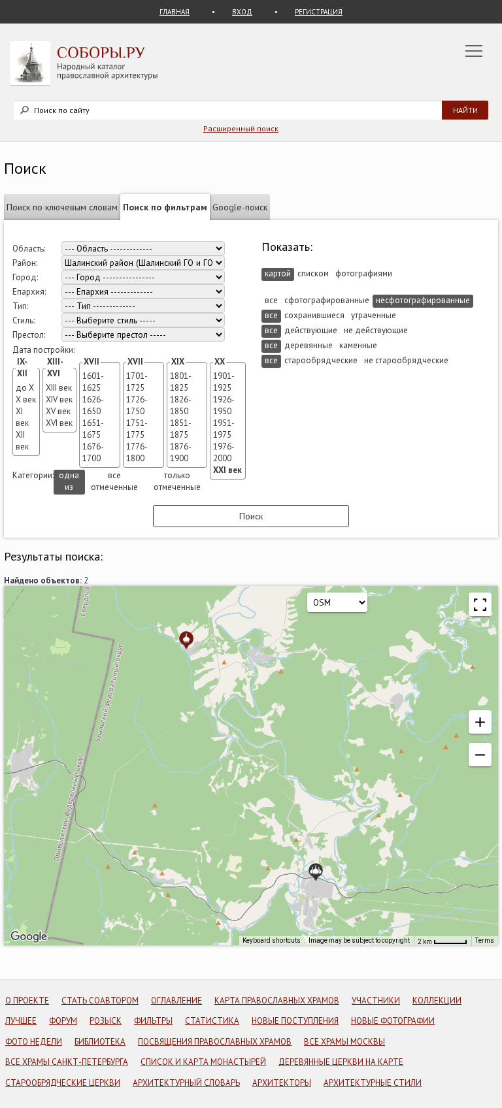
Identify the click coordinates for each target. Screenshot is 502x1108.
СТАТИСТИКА (212, 1020)
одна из (69, 481)
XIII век (59, 387)
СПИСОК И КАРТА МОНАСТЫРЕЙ (203, 1061)
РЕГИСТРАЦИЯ (319, 11)
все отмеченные (114, 481)
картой (278, 273)
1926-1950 (224, 405)
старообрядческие (321, 360)
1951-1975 (224, 428)
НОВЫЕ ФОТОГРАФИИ (393, 1020)
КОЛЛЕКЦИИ (436, 1000)
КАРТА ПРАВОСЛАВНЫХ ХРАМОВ (276, 1000)
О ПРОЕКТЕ (27, 1000)
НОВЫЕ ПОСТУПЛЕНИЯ (295, 1020)
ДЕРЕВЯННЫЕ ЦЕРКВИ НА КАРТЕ (340, 1061)
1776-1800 (137, 452)
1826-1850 (181, 405)
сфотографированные (326, 300)
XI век (22, 417)
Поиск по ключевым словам (62, 207)
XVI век (59, 423)
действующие (310, 330)
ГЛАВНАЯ (174, 11)
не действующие (376, 330)
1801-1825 (181, 381)
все (271, 300)
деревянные (308, 345)
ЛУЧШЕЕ (21, 1020)
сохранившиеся (314, 315)
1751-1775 (137, 428)
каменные (358, 345)
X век (26, 399)
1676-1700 (93, 452)
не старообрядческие (406, 360)
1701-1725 (137, 381)
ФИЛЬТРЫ (153, 1020)
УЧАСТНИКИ (376, 1000)
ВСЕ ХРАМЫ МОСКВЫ (344, 1041)
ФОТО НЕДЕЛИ (33, 1041)
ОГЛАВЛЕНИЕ (176, 1000)
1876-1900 (181, 452)
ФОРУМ (63, 1020)
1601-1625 (93, 381)
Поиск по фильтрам (165, 207)
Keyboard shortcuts (272, 940)
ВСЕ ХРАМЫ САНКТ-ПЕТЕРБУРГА (66, 1061)
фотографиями (363, 273)
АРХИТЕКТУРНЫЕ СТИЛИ (373, 1082)
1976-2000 (224, 452)
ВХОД (242, 11)
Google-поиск (239, 207)
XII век (22, 440)
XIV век (59, 399)
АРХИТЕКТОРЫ (281, 1082)
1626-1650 (93, 405)
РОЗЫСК (106, 1020)
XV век (58, 411)
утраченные (373, 315)
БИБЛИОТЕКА (100, 1041)
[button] (480, 604)
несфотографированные (423, 300)
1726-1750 (137, 405)
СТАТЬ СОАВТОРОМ (100, 1000)
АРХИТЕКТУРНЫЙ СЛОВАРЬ (186, 1082)
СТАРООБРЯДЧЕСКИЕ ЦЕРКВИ (62, 1082)
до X (25, 387)
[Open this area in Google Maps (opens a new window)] (28, 936)
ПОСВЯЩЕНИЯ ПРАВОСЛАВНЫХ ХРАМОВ (215, 1041)
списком (313, 273)
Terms (484, 940)
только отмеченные (177, 481)
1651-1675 (93, 428)
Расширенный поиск (240, 128)
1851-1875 (181, 428)
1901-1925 (224, 381)
